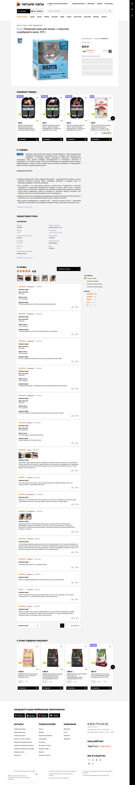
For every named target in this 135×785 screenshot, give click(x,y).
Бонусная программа (45, 735)
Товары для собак (19, 735)
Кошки (39, 17)
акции (32, 17)
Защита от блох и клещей (22, 739)
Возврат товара (44, 748)
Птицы (69, 17)
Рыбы (62, 17)
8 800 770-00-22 (97, 724)
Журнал (41, 752)
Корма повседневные (55, 232)
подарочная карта (78, 3)
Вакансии (67, 735)
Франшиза (67, 739)
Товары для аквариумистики (23, 742)
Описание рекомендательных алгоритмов (95, 775)
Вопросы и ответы (44, 755)
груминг (100, 3)
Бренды (41, 732)
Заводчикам (43, 739)
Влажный (19, 243)
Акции (41, 729)
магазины (91, 3)
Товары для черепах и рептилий (24, 748)
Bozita (20, 28)
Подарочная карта (20, 729)
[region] (65, 17)
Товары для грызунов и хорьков (24, 745)
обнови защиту (22, 17)
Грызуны (55, 17)
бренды (96, 17)
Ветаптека (77, 17)
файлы (24, 775)
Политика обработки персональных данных (62, 771)
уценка (103, 17)
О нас (65, 732)
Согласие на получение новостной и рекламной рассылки (97, 772)
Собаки (46, 17)
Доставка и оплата (45, 745)
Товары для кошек (19, 732)
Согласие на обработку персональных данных (61, 774)
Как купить (42, 742)
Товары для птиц (19, 752)
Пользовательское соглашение (59, 778)
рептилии (87, 17)
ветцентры (109, 3)
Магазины (67, 729)
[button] (97, 51)
